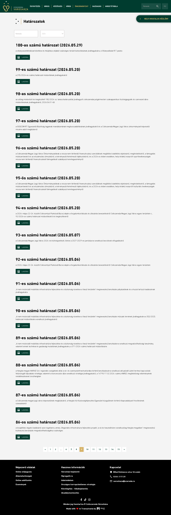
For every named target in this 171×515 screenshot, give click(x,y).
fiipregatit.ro (67, 476)
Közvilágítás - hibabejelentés (74, 488)
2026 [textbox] (43, 34)
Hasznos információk (73, 467)
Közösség (57, 6)
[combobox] (52, 33)
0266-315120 (117, 476)
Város (46, 6)
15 (118, 449)
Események (21, 484)
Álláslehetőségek (24, 476)
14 (112, 449)
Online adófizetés (24, 480)
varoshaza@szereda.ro (122, 481)
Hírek (68, 6)
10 (87, 449)
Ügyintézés (35, 6)
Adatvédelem (67, 480)
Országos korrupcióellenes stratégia (78, 484)
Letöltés (22, 57)
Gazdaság (96, 6)
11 (93, 449)
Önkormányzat (81, 6)
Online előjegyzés (24, 472)
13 (106, 449)
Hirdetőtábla (111, 6)
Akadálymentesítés (70, 493)
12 (100, 449)
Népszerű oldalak (25, 467)
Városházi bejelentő (70, 472)
